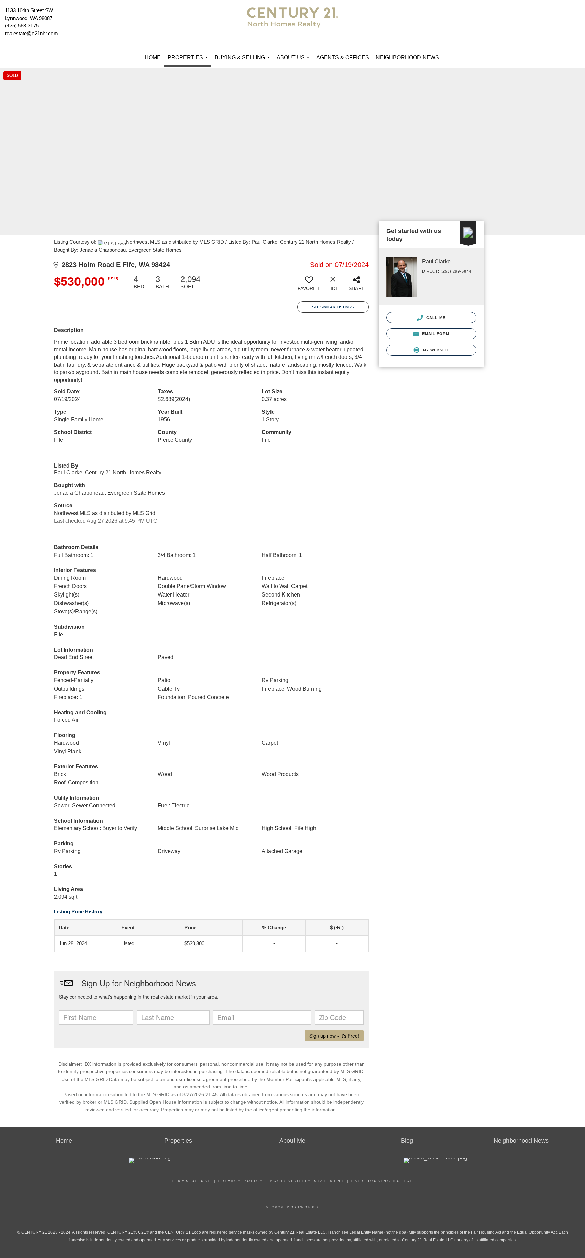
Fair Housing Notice (382, 1181)
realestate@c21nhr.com (31, 33)
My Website (435, 350)
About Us (294, 61)
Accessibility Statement (307, 1181)
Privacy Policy (240, 1181)
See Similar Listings (333, 307)
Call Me (435, 318)
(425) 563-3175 (22, 25)
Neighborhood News (407, 57)
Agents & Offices (342, 57)
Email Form (434, 334)
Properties (189, 61)
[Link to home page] (292, 23)
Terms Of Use (191, 1181)
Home (153, 57)
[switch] (309, 286)
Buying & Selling (244, 61)
